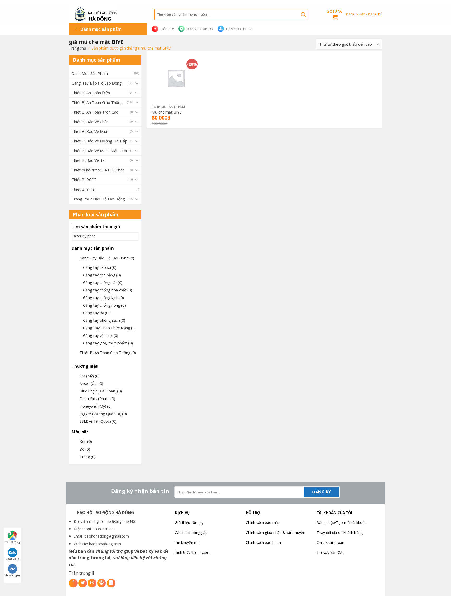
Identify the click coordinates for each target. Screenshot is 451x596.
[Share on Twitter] (82, 583)
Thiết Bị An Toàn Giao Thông (97, 102)
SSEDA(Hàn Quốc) (98, 421)
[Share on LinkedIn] (111, 583)
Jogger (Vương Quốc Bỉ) (103, 413)
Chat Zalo (12, 559)
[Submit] (303, 14)
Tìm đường (12, 542)
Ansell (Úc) (91, 383)
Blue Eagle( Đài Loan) (101, 391)
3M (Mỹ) (89, 375)
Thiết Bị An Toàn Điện (91, 92)
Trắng (88, 456)
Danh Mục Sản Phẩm (90, 73)
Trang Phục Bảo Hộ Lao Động (98, 198)
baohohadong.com (105, 543)
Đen (86, 441)
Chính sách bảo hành (263, 542)
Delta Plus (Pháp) (97, 398)
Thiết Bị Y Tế (83, 189)
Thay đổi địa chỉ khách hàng (340, 532)
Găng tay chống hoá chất (107, 290)
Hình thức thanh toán (192, 552)
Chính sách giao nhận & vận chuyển (275, 532)
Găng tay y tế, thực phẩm (108, 343)
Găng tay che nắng (102, 274)
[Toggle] (137, 83)
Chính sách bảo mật (262, 522)
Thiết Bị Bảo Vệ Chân (90, 121)
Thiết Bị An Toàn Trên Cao (95, 112)
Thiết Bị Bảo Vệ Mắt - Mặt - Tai (99, 150)
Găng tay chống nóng (104, 305)
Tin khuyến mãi (187, 542)
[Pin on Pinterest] (101, 583)
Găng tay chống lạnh (103, 297)
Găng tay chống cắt (102, 282)
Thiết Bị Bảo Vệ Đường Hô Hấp (99, 141)
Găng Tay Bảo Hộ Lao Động (97, 83)
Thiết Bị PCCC (84, 179)
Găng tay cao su (99, 267)
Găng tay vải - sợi (100, 335)
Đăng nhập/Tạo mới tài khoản (342, 522)
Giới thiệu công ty (189, 522)
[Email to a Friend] (92, 583)
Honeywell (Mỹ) (96, 406)
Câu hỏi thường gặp (191, 532)
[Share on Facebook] (73, 583)
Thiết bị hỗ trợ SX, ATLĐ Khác (98, 169)
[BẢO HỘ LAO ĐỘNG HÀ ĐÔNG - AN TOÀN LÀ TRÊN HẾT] (107, 14)
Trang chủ (77, 48)
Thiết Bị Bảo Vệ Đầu (89, 131)
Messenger (12, 575)
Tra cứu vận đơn (330, 552)
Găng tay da (96, 312)
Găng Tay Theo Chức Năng (109, 327)
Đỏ (85, 449)
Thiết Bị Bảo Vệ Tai (88, 160)
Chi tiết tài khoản (330, 542)
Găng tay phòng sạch (104, 320)
